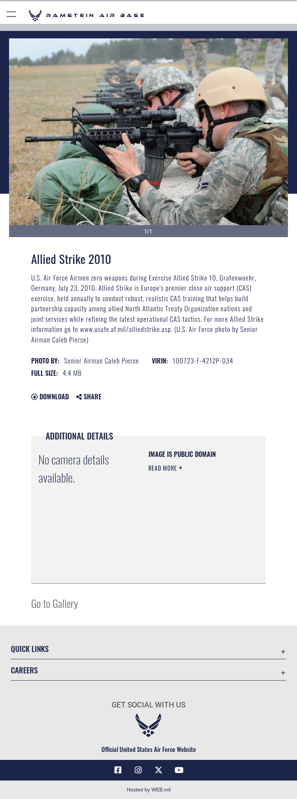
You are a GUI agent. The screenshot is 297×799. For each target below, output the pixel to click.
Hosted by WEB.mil (149, 789)
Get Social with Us (148, 705)
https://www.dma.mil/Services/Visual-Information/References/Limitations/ (192, 560)
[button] (12, 15)
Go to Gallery (54, 603)
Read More (163, 468)
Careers (24, 670)
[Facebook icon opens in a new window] (118, 770)
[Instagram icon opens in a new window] (138, 770)
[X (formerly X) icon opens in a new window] (158, 770)
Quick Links (30, 648)
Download (53, 396)
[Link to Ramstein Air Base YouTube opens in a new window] (178, 770)
